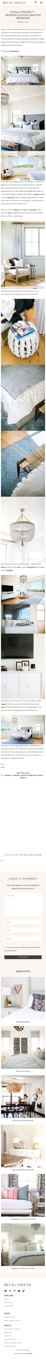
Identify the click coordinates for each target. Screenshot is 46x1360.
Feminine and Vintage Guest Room (23, 1268)
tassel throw (31, 567)
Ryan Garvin (14, 51)
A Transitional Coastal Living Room (23, 1219)
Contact (8, 1336)
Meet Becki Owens (11, 1329)
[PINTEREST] (14, 1291)
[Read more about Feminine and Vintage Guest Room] (23, 1244)
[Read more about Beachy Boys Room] (23, 1047)
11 (28, 855)
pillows (16, 210)
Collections (9, 1317)
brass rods (11, 197)
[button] (35, 2)
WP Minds (29, 1353)
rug (19, 567)
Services (8, 1332)
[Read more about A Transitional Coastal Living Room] (23, 1195)
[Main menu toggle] (41, 2)
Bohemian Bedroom (23, 1022)
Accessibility (10, 1346)
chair (9, 213)
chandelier (9, 570)
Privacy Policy (10, 1339)
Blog (6, 1299)
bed (25, 210)
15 (40, 855)
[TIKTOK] (23, 1291)
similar (35, 288)
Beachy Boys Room (23, 1071)
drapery (36, 194)
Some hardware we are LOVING (23, 1170)
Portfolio (8, 1302)
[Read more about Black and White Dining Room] (23, 1096)
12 (31, 855)
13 (34, 855)
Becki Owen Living (12, 1320)
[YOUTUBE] (19, 1291)
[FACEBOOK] (5, 1291)
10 (25, 855)
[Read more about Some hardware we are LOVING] (23, 1146)
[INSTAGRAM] (10, 1291)
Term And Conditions (13, 1343)
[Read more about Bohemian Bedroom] (23, 998)
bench (3, 567)
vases (2, 707)
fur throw (33, 210)
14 (37, 855)
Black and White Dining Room (23, 1120)
